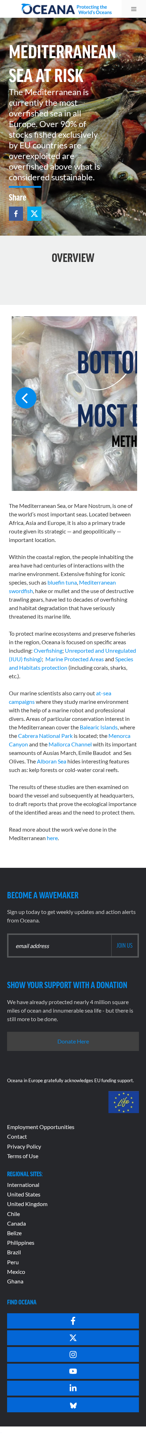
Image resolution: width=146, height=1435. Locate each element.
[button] (16, 214)
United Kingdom (27, 1203)
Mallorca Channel (70, 744)
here (52, 837)
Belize (14, 1232)
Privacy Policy (24, 1146)
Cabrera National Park (45, 735)
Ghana (15, 1281)
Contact (17, 1136)
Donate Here (73, 1041)
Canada (16, 1223)
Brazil (14, 1252)
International (23, 1184)
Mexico (16, 1271)
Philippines (20, 1242)
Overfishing (48, 650)
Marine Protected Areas (74, 659)
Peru (13, 1262)
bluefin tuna (62, 582)
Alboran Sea (51, 761)
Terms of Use (22, 1155)
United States (23, 1194)
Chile (13, 1213)
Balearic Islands (99, 727)
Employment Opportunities (40, 1126)
